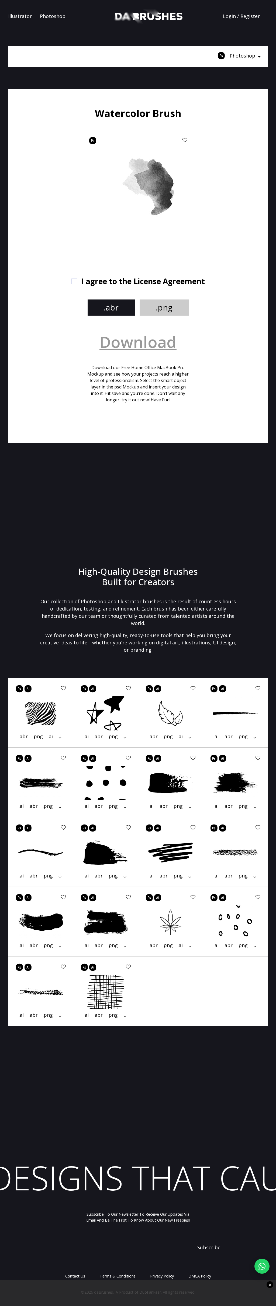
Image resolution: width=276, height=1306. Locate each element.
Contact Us (75, 1276)
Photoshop (52, 16)
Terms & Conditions (118, 1276)
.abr (111, 307)
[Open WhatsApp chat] (262, 1266)
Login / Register (241, 16)
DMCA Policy (199, 1276)
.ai (50, 736)
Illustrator (20, 16)
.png (164, 307)
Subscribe (208, 1247)
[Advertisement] (58, 188)
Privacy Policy (162, 1276)
